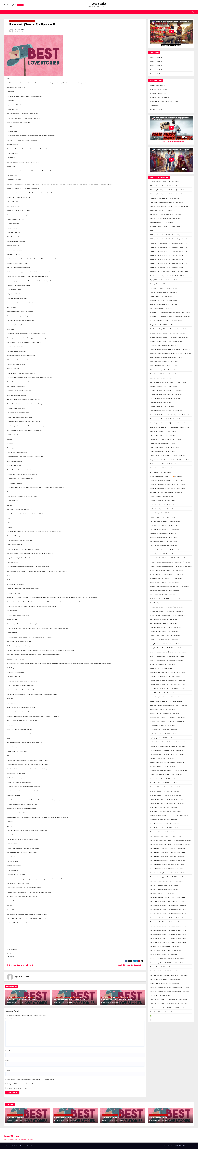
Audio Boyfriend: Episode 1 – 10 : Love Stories (164, 304)
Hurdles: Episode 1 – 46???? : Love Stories (163, 554)
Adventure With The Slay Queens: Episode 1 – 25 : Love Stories (169, 271)
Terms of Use (123, 12)
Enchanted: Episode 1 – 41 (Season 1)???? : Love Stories (167, 480)
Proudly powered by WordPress (11, 1145)
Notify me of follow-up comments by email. (20, 1084)
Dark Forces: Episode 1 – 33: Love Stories (162, 443)
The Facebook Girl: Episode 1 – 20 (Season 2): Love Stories (168, 914)
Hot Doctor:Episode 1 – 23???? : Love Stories (163, 541)
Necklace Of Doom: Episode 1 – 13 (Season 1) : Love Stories (168, 742)
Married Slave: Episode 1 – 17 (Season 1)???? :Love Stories (167, 680)
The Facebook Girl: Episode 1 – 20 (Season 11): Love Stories (168, 909)
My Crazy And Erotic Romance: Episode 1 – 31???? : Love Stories (169, 705)
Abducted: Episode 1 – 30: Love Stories (161, 222)
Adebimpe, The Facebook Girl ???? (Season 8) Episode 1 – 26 (168, 263)
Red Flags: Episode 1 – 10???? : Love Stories (163, 766)
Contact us (90, 12)
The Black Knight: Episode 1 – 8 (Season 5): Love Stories (167, 864)
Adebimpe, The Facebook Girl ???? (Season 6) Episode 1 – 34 (168, 255)
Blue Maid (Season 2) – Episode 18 (21, 965)
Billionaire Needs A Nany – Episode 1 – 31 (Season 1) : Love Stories (170, 349)
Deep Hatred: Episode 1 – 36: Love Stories (162, 451)
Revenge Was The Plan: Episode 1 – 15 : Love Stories (166, 774)
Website (7, 1070)
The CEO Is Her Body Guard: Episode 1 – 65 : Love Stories (167, 873)
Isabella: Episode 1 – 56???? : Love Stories (162, 595)
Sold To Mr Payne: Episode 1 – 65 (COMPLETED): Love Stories (169, 815)
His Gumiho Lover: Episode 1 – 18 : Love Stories (164, 529)
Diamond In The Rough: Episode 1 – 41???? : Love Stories (167, 455)
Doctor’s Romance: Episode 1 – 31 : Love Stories (164, 468)
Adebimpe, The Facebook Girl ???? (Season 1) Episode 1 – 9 (168, 235)
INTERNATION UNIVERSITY (158, 93)
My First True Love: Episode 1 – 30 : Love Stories (164, 713)
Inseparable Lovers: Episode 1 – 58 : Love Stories (165, 590)
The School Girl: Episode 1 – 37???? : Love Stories (165, 971)
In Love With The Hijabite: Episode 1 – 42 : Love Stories (166, 570)
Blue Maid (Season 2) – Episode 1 (129, 965)
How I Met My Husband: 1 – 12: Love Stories (163, 545)
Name (7, 1051)
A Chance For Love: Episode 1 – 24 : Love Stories (165, 186)
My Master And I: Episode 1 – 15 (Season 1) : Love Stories (167, 717)
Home (70, 12)
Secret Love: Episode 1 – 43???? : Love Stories (164, 783)
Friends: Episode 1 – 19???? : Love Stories (162, 500)
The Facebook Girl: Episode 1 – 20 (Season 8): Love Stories (168, 938)
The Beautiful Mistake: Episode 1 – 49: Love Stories (165, 832)
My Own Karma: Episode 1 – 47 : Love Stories (164, 729)
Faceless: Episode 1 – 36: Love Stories (161, 496)
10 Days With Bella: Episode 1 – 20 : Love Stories (164, 181)
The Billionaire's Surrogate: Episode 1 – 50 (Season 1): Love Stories (170, 844)
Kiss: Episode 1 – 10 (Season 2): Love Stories (163, 619)
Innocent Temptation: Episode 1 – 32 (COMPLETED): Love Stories (169, 586)
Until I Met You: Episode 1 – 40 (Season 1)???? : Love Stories (168, 999)
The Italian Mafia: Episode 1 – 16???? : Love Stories (165, 950)
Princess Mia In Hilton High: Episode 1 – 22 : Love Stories (167, 762)
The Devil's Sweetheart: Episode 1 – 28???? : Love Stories (167, 897)
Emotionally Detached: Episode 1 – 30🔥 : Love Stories (166, 476)
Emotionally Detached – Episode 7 (22, 999)
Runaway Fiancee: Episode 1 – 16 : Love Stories (164, 779)
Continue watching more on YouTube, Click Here (171, 141)
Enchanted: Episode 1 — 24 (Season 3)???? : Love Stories (167, 488)
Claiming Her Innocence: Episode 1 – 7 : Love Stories (166, 410)
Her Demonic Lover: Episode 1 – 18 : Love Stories (165, 521)
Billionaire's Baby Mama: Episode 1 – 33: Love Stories (166, 357)
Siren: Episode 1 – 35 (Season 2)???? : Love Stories (165, 811)
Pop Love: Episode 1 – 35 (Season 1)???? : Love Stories (166, 750)
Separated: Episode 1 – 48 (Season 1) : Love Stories (165, 787)
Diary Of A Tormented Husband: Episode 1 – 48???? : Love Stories (170, 460)
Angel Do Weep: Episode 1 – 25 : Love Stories (163, 292)
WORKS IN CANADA (156, 109)
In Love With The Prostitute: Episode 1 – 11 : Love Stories (167, 574)
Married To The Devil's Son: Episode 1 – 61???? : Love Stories (168, 689)
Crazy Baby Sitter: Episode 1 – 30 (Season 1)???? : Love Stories (169, 423)
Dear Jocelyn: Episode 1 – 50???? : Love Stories (164, 447)
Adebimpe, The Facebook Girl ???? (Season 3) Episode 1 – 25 (168, 243)
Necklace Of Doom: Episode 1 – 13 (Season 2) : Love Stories (168, 746)
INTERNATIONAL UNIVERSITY (159, 97)
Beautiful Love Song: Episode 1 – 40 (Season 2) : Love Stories (168, 333)
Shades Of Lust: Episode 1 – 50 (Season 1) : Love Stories (167, 799)
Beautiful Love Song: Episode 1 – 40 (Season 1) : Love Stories (168, 329)
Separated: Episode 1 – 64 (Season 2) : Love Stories (165, 791)
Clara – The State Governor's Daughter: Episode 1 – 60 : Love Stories (171, 415)
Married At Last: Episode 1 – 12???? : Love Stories (165, 676)
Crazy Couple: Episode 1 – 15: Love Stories (162, 435)
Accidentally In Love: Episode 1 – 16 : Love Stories (165, 226)
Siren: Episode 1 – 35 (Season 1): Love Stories (163, 807)
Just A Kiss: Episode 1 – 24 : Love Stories (162, 603)
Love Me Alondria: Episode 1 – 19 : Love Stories (164, 640)
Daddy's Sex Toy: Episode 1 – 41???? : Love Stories (165, 439)
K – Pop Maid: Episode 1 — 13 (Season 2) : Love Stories (166, 611)
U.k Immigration (154, 105)
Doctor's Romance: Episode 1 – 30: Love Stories (164, 464)
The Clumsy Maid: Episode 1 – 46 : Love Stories (164, 889)
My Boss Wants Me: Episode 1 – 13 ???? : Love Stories (166, 701)
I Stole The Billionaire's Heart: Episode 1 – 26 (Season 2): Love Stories (171, 562)
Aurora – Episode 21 (156, 74)
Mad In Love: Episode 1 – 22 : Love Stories (162, 664)
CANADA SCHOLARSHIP (157, 85)
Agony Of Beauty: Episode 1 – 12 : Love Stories (164, 280)
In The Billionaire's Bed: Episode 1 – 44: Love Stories (166, 578)
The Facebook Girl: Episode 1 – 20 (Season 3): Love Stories (168, 918)
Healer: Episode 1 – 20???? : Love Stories (162, 517)
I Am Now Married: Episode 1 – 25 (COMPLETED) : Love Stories (169, 558)
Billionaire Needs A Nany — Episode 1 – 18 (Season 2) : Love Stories (170, 353)
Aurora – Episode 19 (156, 70)
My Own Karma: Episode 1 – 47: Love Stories (163, 734)
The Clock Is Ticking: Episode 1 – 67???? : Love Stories (166, 881)
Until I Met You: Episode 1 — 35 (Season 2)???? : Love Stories (168, 1003)
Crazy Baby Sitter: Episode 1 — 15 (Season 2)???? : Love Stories (169, 427)
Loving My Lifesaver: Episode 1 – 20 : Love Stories (165, 644)
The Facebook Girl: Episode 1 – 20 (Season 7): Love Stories (168, 934)
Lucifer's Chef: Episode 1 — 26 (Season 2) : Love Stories (167, 656)
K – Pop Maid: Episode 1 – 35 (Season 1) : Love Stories (166, 607)
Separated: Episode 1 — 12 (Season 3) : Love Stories (165, 795)
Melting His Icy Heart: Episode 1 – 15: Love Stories (165, 697)
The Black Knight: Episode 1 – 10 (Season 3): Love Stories (167, 848)
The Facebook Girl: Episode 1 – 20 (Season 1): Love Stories (168, 901)
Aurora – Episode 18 (156, 66)
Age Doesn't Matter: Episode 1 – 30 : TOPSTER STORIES (167, 276)
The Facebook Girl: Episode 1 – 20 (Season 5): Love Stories (168, 926)
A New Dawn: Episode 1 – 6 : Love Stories (162, 210)
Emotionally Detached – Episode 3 (69, 999)
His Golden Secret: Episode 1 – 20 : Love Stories (164, 525)
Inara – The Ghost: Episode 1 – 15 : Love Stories (164, 582)
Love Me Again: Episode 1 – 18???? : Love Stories (165, 635)
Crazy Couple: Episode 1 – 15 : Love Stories (163, 431)
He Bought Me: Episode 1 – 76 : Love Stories (163, 505)
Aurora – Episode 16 (156, 61)
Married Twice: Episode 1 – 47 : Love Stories (163, 693)
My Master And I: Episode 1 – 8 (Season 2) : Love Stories (167, 721)
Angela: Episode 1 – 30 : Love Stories (161, 296)
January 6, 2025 (13, 1120)
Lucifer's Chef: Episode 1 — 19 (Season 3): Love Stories (166, 660)
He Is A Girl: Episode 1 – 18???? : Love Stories (164, 513)
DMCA (99, 12)
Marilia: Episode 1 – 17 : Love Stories (161, 668)
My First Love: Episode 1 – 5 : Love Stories (162, 709)
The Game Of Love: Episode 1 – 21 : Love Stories (164, 946)
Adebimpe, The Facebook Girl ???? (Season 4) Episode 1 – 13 (168, 247)
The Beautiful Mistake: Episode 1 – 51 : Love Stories (165, 836)
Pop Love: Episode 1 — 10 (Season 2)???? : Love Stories (167, 754)
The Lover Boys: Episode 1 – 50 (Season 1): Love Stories (167, 963)
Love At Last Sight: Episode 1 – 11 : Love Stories (164, 631)
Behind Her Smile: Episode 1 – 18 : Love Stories (164, 345)
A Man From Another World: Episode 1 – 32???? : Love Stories (169, 206)
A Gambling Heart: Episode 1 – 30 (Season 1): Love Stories (167, 190)
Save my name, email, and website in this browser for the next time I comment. (30, 1079)
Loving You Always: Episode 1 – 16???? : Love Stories (166, 648)
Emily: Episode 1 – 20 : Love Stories (160, 472)
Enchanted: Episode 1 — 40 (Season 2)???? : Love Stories (167, 484)
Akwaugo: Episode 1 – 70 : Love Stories (162, 284)
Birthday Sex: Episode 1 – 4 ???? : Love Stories (164, 366)
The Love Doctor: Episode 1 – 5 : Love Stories (163, 954)
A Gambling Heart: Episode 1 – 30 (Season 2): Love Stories (167, 194)
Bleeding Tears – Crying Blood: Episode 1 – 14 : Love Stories (168, 382)
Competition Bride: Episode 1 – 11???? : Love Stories (165, 419)
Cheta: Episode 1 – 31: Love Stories (160, 402)
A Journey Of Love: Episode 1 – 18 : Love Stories (164, 198)
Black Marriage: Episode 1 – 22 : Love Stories (163, 374)
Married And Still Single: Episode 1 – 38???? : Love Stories (167, 672)
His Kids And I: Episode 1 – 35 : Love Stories (163, 533)
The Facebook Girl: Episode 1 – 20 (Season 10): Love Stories (168, 905)
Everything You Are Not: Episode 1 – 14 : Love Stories (166, 492)
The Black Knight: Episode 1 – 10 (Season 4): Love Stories (167, 852)
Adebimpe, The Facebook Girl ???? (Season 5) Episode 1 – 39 (168, 251)
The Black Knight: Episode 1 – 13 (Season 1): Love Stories (167, 856)
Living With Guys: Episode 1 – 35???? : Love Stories (165, 627)
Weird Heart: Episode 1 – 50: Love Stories (162, 1012)
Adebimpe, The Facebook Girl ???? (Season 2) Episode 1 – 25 (168, 239)
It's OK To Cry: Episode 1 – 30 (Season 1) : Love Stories (166, 599)
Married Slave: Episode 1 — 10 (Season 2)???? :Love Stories (168, 684)
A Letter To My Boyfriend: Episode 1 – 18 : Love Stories (166, 202)
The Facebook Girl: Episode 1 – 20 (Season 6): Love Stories (168, 930)
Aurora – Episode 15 (156, 57)
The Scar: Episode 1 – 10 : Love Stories (161, 967)
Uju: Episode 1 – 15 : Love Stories (160, 995)
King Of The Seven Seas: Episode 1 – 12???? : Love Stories (167, 615)
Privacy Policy (110, 12)
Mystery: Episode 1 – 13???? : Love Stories (162, 738)
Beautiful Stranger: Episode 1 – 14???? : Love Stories (166, 341)
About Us (79, 12)
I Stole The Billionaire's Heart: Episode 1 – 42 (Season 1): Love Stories (171, 566)
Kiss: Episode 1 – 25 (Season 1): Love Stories (163, 623)
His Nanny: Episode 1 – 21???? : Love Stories (163, 537)
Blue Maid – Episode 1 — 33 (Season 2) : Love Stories (166, 394)
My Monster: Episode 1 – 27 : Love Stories (162, 725)
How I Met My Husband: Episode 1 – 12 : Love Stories (166, 550)
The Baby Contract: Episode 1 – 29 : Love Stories (164, 824)
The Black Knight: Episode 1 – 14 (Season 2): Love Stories (167, 860)
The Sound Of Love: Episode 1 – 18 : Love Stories (165, 979)
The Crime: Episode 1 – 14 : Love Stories (162, 893)
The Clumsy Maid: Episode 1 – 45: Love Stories (164, 885)
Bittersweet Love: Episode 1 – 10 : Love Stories (164, 370)
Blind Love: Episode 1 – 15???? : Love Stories (163, 386)
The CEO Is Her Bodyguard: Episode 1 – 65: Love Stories (167, 877)
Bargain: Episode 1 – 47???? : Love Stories (162, 325)
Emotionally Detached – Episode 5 (116, 999)
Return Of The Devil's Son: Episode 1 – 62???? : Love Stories (168, 770)
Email (7, 1060)
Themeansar (34, 1145)
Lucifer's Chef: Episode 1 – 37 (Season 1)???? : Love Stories (168, 652)
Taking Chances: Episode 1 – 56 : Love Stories (164, 819)
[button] (193, 12)
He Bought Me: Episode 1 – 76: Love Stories (163, 509)
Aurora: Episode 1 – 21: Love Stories (161, 308)
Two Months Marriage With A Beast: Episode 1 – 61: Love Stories (169, 987)
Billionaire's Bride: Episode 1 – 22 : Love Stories (164, 361)
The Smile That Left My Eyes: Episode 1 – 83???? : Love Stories (169, 975)
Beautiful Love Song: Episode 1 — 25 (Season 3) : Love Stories (169, 337)
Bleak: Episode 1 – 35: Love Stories (160, 378)
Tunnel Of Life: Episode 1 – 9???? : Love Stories (164, 983)
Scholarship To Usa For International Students (164, 101)
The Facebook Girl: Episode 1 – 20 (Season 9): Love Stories (168, 942)
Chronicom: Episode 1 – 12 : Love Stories (162, 406)
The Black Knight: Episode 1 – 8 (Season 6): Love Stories (167, 869)
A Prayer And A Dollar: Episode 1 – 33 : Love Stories (166, 214)
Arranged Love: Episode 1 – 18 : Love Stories (163, 300)
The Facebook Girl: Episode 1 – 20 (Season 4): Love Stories (168, 922)
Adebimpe (153, 231)
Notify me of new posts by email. (17, 1088)
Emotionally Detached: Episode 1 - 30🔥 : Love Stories (19, 997)
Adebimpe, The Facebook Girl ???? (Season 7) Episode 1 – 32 (168, 259)
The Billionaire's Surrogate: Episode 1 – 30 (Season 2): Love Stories (170, 840)
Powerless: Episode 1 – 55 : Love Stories (162, 758)
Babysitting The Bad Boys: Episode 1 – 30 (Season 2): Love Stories (170, 312)
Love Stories (99, 3)
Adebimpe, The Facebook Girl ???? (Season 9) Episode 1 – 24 (168, 267)
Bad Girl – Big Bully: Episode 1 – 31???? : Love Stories (166, 321)
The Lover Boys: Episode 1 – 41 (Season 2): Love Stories (167, 958)
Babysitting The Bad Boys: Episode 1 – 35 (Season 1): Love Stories (170, 316)
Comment (8, 1019)
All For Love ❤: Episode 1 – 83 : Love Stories (163, 288)
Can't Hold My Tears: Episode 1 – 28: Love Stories (165, 398)
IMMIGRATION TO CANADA (158, 89)
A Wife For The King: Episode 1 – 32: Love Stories (165, 218)
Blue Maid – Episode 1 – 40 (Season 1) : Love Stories (166, 390)
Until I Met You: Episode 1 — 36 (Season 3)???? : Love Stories (168, 1008)
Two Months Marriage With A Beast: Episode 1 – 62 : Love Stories (169, 991)
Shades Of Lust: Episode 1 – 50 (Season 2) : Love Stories (167, 803)
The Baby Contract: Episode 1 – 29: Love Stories (164, 828)
